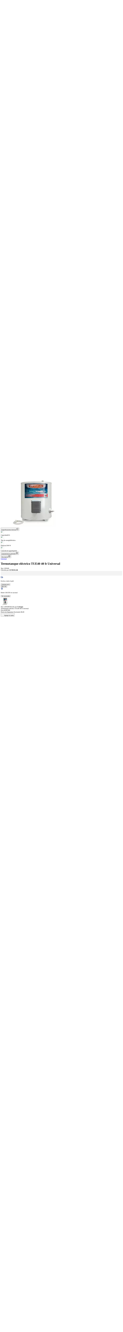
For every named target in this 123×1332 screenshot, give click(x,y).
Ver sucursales (6, 596)
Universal (4, 559)
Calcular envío (6, 584)
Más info (4, 586)
